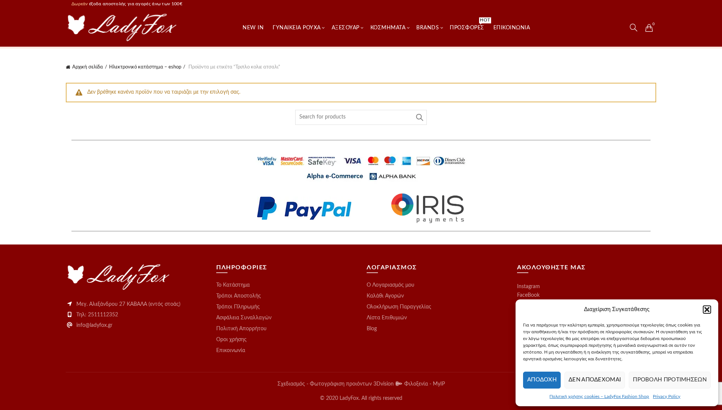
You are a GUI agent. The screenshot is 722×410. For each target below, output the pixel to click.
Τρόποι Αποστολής (238, 296)
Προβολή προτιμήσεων (670, 380)
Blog (372, 328)
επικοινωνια (511, 27)
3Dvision (384, 384)
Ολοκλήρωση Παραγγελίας (399, 307)
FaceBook (528, 295)
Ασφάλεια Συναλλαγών (244, 317)
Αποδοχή (542, 380)
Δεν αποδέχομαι (595, 380)
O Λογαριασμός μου (390, 285)
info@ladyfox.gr (94, 325)
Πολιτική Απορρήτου (241, 328)
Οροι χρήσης (231, 339)
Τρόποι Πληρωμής (238, 307)
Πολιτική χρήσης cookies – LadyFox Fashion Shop (599, 396)
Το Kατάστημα (233, 285)
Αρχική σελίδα (87, 67)
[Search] (634, 27)
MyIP (439, 384)
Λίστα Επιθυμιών (387, 317)
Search (419, 117)
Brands (427, 27)
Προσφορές (469, 24)
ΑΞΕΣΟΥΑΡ (345, 27)
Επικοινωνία (230, 350)
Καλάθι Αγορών (385, 296)
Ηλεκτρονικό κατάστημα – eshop (145, 67)
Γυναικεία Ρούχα (297, 27)
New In (253, 27)
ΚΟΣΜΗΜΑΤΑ (388, 27)
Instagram (528, 286)
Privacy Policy (666, 396)
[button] (707, 309)
